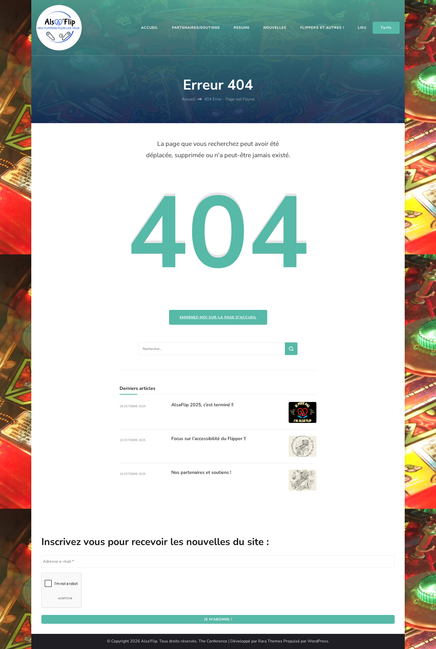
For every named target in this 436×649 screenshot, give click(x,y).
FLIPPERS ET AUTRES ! (322, 27)
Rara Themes (270, 641)
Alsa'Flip (149, 641)
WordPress (318, 641)
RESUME (242, 27)
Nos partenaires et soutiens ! (201, 472)
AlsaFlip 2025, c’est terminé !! (202, 405)
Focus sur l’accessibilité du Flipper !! (208, 439)
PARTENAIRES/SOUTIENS (196, 27)
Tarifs (386, 27)
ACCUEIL (149, 27)
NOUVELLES (274, 27)
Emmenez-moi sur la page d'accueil (218, 317)
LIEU (362, 27)
